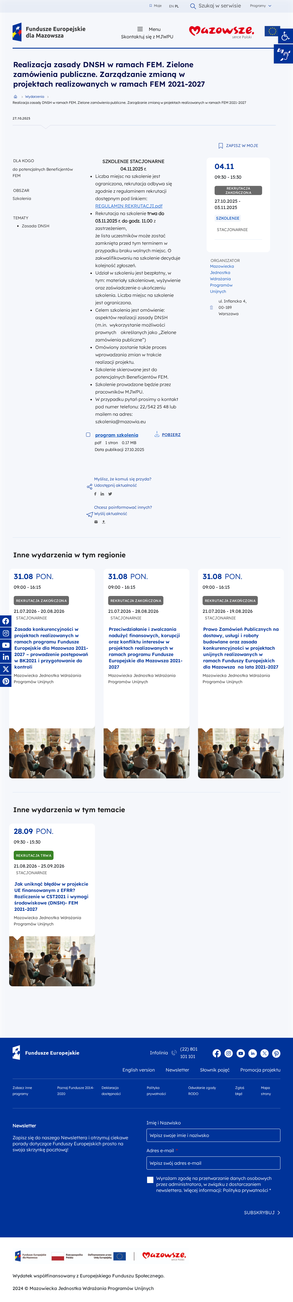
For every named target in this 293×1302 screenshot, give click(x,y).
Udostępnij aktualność (115, 485)
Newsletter (177, 1070)
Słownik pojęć (214, 1070)
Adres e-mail (162, 1150)
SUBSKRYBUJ (259, 1212)
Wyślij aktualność (110, 513)
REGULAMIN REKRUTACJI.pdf (129, 206)
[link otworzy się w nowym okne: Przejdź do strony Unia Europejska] (272, 31)
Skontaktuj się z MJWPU (147, 36)
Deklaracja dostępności (111, 1091)
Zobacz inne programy (22, 1091)
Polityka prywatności (156, 1091)
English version (138, 1070)
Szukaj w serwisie (220, 6)
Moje (156, 5)
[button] (285, 36)
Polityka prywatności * (247, 1190)
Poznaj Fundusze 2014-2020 (75, 1091)
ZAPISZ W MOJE (242, 145)
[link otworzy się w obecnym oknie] (49, 32)
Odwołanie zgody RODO (202, 1091)
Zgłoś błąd (239, 1091)
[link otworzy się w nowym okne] (221, 32)
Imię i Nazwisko (163, 1123)
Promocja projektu (260, 1070)
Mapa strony (266, 1091)
